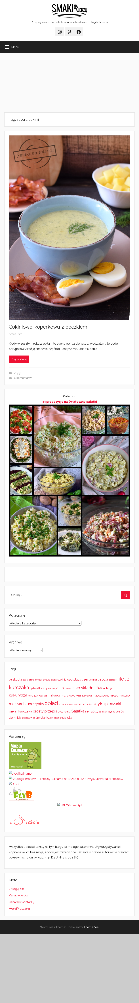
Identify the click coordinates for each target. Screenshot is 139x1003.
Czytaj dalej (19, 359)
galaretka (36, 688)
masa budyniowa (84, 696)
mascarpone (101, 695)
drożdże (113, 680)
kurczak (33, 695)
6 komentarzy (23, 377)
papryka (97, 703)
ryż (69, 711)
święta (67, 717)
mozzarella (18, 704)
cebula (46, 679)
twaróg (120, 711)
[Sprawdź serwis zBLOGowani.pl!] (69, 805)
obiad (51, 703)
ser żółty (91, 711)
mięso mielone (120, 695)
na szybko (36, 704)
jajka (59, 687)
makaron (54, 695)
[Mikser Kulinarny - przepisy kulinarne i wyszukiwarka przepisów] (25, 768)
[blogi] (14, 784)
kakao (67, 688)
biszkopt (14, 679)
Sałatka (77, 711)
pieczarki (113, 703)
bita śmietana (27, 680)
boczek (38, 680)
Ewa (19, 334)
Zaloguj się (16, 889)
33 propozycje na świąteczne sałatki (69, 401)
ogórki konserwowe (68, 704)
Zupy (17, 373)
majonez (43, 696)
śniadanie (56, 717)
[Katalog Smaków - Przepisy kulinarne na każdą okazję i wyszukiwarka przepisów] (66, 779)
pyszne (62, 711)
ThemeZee (91, 927)
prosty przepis (45, 711)
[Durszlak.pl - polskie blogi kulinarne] (20, 773)
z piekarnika (28, 717)
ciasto (54, 680)
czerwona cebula (95, 679)
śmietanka (43, 717)
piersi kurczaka (20, 711)
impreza (49, 688)
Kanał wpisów (18, 895)
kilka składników (86, 687)
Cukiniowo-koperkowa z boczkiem (48, 327)
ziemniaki (15, 717)
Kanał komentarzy (21, 902)
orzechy (82, 704)
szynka (111, 711)
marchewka (68, 695)
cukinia (61, 679)
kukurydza (18, 695)
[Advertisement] (69, 82)
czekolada (74, 679)
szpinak (103, 711)
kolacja (108, 688)
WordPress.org (19, 908)
